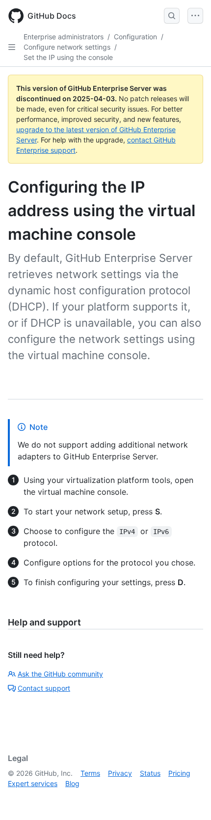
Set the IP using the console (68, 57)
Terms (90, 773)
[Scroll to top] (189, 798)
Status (150, 773)
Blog (72, 783)
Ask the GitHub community (60, 674)
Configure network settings (67, 47)
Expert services (32, 783)
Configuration (135, 36)
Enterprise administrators (64, 36)
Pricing (179, 773)
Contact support (44, 688)
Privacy (120, 773)
